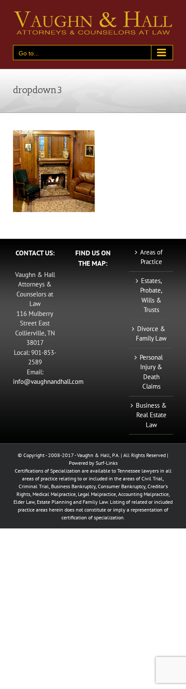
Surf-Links (107, 463)
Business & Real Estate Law (151, 415)
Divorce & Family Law (151, 334)
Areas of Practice (151, 257)
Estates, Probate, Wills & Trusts (151, 295)
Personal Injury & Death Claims (151, 372)
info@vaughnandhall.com (48, 381)
